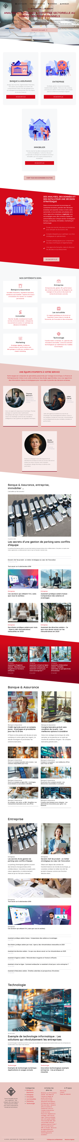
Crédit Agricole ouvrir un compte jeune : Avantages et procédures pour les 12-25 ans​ (22, 729)
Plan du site (63, 1090)
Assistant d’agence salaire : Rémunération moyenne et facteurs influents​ (16, 668)
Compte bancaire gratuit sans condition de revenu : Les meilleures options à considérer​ (54, 729)
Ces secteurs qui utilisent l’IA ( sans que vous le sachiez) (22, 595)
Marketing (29, 1101)
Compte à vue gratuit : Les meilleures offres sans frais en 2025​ (55, 762)
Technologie (12, 1065)
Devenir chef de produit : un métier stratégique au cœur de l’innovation (32, 560)
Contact (62, 1092)
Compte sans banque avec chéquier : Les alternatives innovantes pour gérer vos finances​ (54, 803)
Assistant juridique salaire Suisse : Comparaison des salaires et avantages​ (54, 596)
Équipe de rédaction (65, 1094)
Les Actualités (31, 1099)
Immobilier (30, 1097)
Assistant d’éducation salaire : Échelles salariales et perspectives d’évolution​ (61, 668)
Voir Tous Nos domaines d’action (39, 178)
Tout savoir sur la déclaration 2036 (19, 566)
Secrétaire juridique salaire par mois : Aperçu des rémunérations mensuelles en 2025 (22, 629)
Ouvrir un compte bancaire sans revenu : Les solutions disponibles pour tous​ (22, 762)
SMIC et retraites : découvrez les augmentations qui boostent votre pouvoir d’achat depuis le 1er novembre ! (48, 1131)
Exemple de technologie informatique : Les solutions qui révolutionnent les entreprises (35, 1038)
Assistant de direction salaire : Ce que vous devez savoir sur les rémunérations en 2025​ (54, 629)
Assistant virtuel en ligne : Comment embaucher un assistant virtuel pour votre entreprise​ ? (39, 668)
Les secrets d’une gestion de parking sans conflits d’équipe (39, 543)
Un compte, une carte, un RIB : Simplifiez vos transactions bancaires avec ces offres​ (22, 803)
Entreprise (11, 591)
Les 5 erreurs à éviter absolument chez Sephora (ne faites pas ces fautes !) (48, 1101)
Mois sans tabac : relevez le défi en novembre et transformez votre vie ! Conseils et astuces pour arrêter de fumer (48, 1108)
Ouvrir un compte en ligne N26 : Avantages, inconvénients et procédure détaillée (22, 782)
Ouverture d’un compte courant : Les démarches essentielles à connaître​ (53, 782)
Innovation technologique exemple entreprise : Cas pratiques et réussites (55, 1070)
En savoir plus (21, 97)
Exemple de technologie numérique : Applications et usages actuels (22, 1069)
